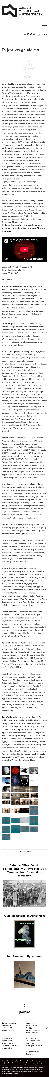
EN (25, 35)
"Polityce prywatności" (24, 1074)
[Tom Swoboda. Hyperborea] (24, 974)
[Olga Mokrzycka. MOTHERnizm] (24, 934)
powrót (24, 1012)
